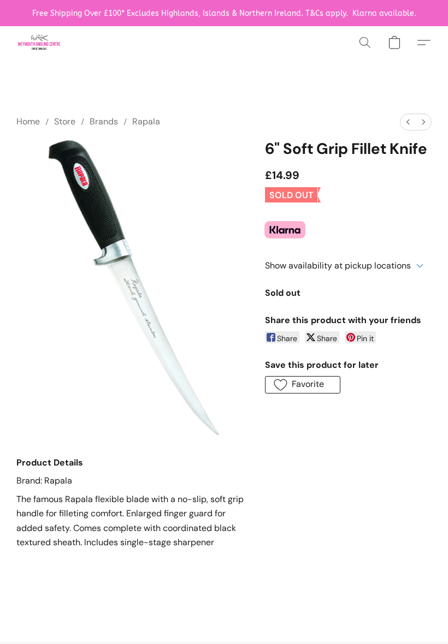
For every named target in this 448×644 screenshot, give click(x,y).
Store (64, 121)
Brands (104, 121)
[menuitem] (408, 122)
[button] (39, 42)
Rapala (146, 121)
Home (28, 121)
